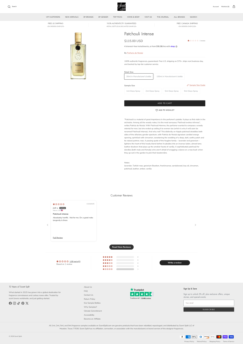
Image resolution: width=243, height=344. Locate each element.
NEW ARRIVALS (71, 17)
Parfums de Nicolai (135, 53)
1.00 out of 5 (75, 261)
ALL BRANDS (179, 17)
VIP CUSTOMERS (53, 17)
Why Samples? (90, 307)
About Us (88, 287)
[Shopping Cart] (233, 6)
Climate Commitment (93, 311)
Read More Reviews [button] (121, 247)
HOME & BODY (133, 17)
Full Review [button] (58, 237)
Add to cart (165, 103)
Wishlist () (225, 7)
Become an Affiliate (92, 319)
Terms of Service (228, 341)
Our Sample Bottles (92, 303)
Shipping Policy (214, 341)
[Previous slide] (48, 225)
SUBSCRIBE (209, 309)
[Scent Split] (121, 7)
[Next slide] (195, 225)
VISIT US (148, 17)
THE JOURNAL (163, 17)
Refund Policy (202, 341)
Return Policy (89, 299)
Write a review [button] (175, 262)
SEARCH (193, 17)
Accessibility (89, 315)
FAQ (86, 291)
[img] (58, 204)
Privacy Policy (189, 341)
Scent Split (18, 336)
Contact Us (88, 295)
